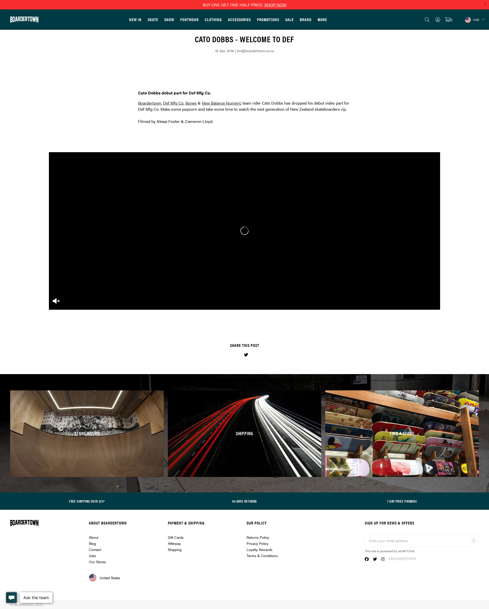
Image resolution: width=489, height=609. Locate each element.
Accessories (239, 19)
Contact (95, 549)
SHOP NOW (275, 5)
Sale (289, 19)
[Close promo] (485, 4)
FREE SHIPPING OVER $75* (87, 501)
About (93, 537)
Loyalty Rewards (260, 549)
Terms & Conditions (262, 555)
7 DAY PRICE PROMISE (402, 501)
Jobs (92, 555)
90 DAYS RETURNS (244, 501)
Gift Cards (176, 537)
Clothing (213, 19)
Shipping (175, 549)
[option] (244, 230)
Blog (92, 543)
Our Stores (97, 561)
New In (135, 19)
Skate (153, 19)
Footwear (189, 19)
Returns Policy (258, 537)
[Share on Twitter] (246, 355)
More (322, 19)
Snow (169, 19)
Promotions (268, 19)
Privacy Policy (257, 543)
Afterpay (174, 543)
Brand (305, 19)
